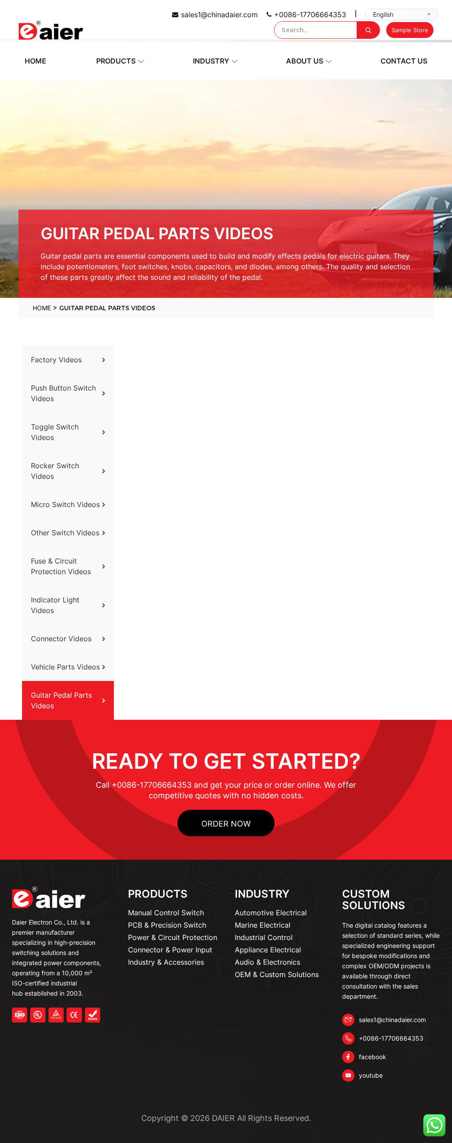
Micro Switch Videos (65, 504)
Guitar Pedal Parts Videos (61, 700)
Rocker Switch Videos (55, 471)
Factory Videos (56, 359)
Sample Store (410, 30)
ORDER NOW (226, 823)
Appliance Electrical (268, 949)
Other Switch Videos (65, 532)
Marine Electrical (262, 925)
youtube (371, 1075)
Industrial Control (264, 937)
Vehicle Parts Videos (65, 666)
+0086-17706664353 (310, 14)
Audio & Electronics (267, 962)
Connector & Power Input (170, 949)
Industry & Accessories (166, 962)
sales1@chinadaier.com (219, 14)
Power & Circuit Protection (172, 937)
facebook (372, 1056)
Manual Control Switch (166, 912)
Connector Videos (61, 638)
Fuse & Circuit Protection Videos (61, 566)
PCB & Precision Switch (167, 925)
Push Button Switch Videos (63, 393)
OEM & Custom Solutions (277, 974)
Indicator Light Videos (55, 605)
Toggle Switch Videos (55, 432)
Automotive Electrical (271, 912)
